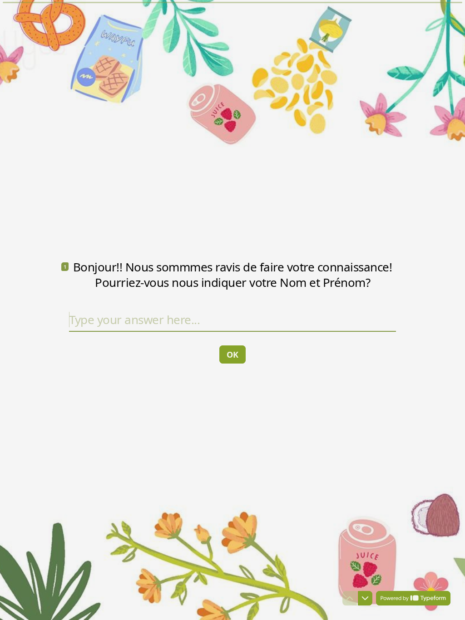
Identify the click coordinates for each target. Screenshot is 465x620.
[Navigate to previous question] (349, 598)
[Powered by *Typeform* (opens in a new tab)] (413, 598)
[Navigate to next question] (365, 598)
